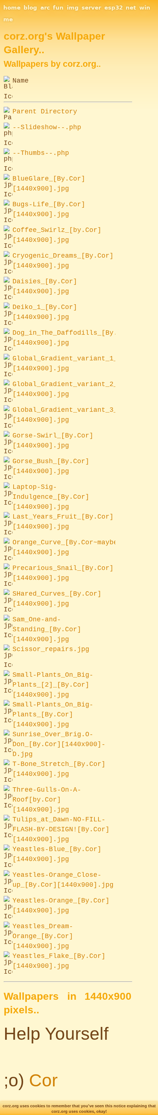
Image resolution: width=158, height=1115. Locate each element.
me (8, 19)
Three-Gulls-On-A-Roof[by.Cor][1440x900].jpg (46, 799)
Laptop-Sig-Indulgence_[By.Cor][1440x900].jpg (50, 497)
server (91, 7)
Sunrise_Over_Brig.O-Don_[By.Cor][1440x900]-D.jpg (58, 744)
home (12, 7)
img (73, 7)
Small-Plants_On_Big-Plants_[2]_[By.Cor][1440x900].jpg (52, 684)
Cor (43, 1080)
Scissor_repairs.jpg (50, 649)
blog (30, 7)
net (131, 7)
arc (45, 7)
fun (58, 7)
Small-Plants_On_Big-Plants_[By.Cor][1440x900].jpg (52, 714)
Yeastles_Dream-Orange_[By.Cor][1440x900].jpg (42, 936)
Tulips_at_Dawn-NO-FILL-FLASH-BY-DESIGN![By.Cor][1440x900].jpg (60, 829)
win (144, 7)
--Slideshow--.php (46, 127)
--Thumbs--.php (40, 153)
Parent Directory (44, 111)
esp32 (113, 7)
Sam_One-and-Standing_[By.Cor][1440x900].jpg (46, 629)
